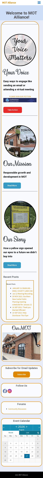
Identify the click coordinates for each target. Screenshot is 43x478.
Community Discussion (17, 409)
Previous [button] (5, 345)
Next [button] (38, 345)
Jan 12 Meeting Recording (22, 293)
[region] (21, 346)
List (27, 433)
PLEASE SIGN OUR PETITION (20, 97)
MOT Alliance (9, 2)
